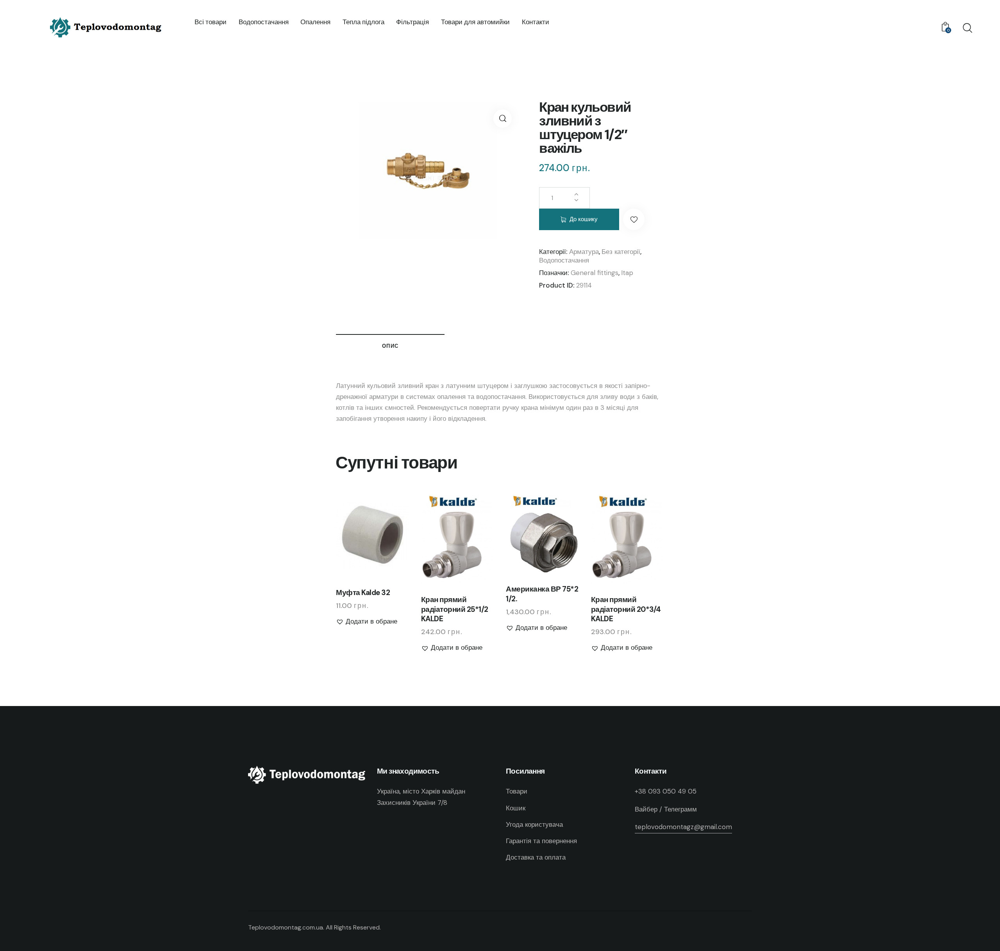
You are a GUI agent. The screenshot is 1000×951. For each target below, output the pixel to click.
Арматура (584, 251)
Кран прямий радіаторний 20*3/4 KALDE (626, 609)
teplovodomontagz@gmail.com (683, 826)
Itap (627, 272)
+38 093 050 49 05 (665, 791)
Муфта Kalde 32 (363, 592)
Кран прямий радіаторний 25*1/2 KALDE (454, 609)
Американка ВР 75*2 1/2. (542, 594)
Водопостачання (564, 260)
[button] (502, 118)
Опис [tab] (390, 346)
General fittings (594, 272)
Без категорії (621, 251)
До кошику (584, 219)
